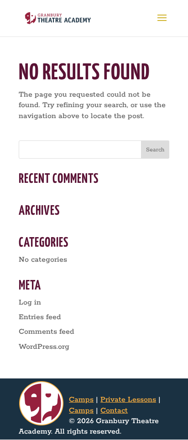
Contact (114, 410)
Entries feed (40, 317)
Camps (81, 399)
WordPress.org (44, 347)
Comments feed (46, 331)
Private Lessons (128, 399)
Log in (30, 302)
